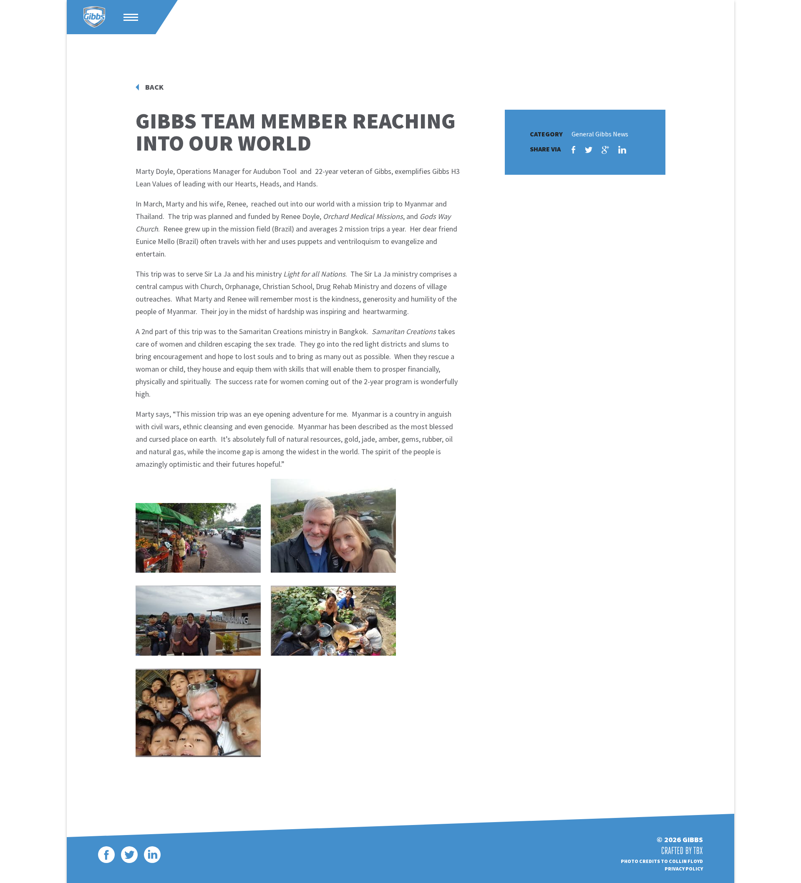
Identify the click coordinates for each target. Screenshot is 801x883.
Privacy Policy (684, 868)
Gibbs (94, 17)
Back (154, 87)
